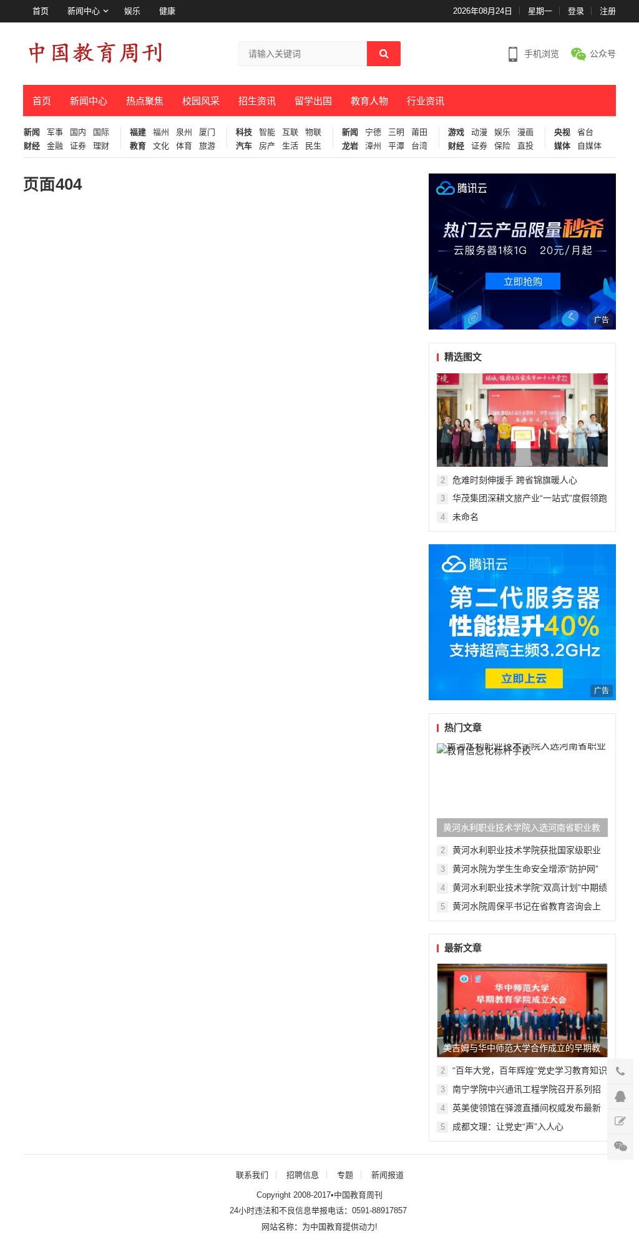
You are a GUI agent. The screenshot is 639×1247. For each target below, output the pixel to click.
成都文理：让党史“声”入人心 (507, 1127)
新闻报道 (387, 1175)
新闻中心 (83, 11)
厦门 (207, 132)
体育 (184, 146)
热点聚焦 (144, 100)
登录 (576, 11)
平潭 (396, 146)
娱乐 (132, 11)
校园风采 (201, 100)
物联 (313, 132)
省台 (585, 132)
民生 (313, 146)
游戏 (456, 132)
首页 (40, 11)
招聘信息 (302, 1175)
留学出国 (313, 100)
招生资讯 (257, 100)
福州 (161, 132)
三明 (396, 132)
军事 (55, 132)
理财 (101, 146)
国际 (101, 132)
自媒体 (589, 146)
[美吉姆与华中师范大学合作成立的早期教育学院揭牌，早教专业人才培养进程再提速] (522, 1010)
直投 (525, 146)
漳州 (373, 146)
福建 (138, 132)
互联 (290, 132)
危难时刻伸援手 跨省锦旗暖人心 (514, 480)
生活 (290, 146)
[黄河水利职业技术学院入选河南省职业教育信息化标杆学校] (522, 790)
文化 (161, 146)
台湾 (419, 146)
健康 (167, 11)
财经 (32, 146)
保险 (502, 146)
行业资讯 (425, 100)
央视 (562, 132)
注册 (608, 11)
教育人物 (369, 100)
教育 (138, 146)
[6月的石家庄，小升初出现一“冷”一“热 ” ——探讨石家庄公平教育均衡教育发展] (522, 420)
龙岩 (350, 146)
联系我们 (252, 1175)
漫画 (525, 132)
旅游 (207, 146)
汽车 (244, 146)
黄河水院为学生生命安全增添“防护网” (525, 869)
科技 (244, 132)
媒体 (562, 146)
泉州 (184, 132)
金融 (55, 146)
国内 (78, 132)
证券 (78, 146)
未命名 (465, 517)
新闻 (32, 132)
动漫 (479, 132)
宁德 (373, 132)
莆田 (419, 132)
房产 (267, 146)
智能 (267, 132)
